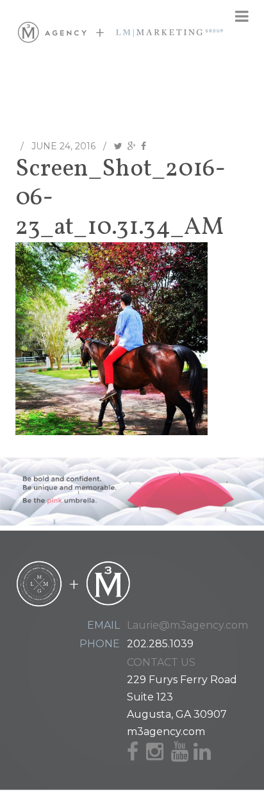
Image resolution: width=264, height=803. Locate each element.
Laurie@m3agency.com (187, 625)
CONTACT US (161, 662)
